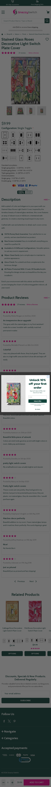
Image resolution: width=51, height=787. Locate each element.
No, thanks (37, 409)
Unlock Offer (37, 401)
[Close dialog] (48, 377)
